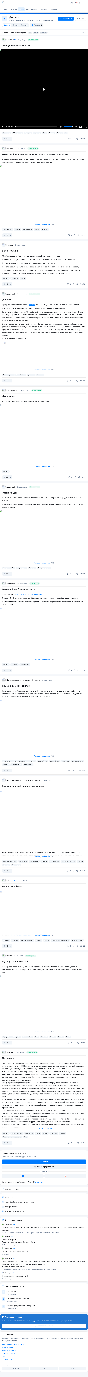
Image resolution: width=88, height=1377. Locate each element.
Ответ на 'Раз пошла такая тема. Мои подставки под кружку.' (36, 154)
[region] (44, 89)
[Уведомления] (76, 3)
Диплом (6, 299)
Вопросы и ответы (9, 1350)
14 (71, 235)
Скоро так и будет (12, 886)
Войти (45, 1161)
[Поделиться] (77, 138)
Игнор (81, 18)
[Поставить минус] (10, 139)
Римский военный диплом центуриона (23, 786)
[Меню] (84, 3)
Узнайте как (38, 1182)
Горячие (24, 25)
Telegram (15, 1368)
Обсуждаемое (31, 9)
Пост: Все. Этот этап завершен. (29, 594)
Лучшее (14, 9)
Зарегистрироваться (45, 1167)
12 (72, 477)
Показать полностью (43, 224)
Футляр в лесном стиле (15, 961)
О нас (4, 1356)
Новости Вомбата (8, 1347)
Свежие (7, 25)
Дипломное (8, 396)
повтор (32, 305)
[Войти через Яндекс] (65, 1176)
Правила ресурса (8, 1353)
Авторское (43, 9)
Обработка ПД (7, 1359)
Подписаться (67, 18)
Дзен (72, 1368)
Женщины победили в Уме (16, 45)
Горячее (6, 9)
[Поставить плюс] (4, 139)
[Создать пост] (80, 3)
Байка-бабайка (10, 250)
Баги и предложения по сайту (13, 1344)
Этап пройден (9, 492)
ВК (44, 1368)
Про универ (8, 1058)
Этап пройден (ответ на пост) (18, 589)
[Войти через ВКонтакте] (23, 1176)
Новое (21, 9)
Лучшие (15, 25)
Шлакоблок (53, 9)
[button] (44, 32)
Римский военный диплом (16, 686)
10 (70, 139)
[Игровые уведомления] (71, 3)
